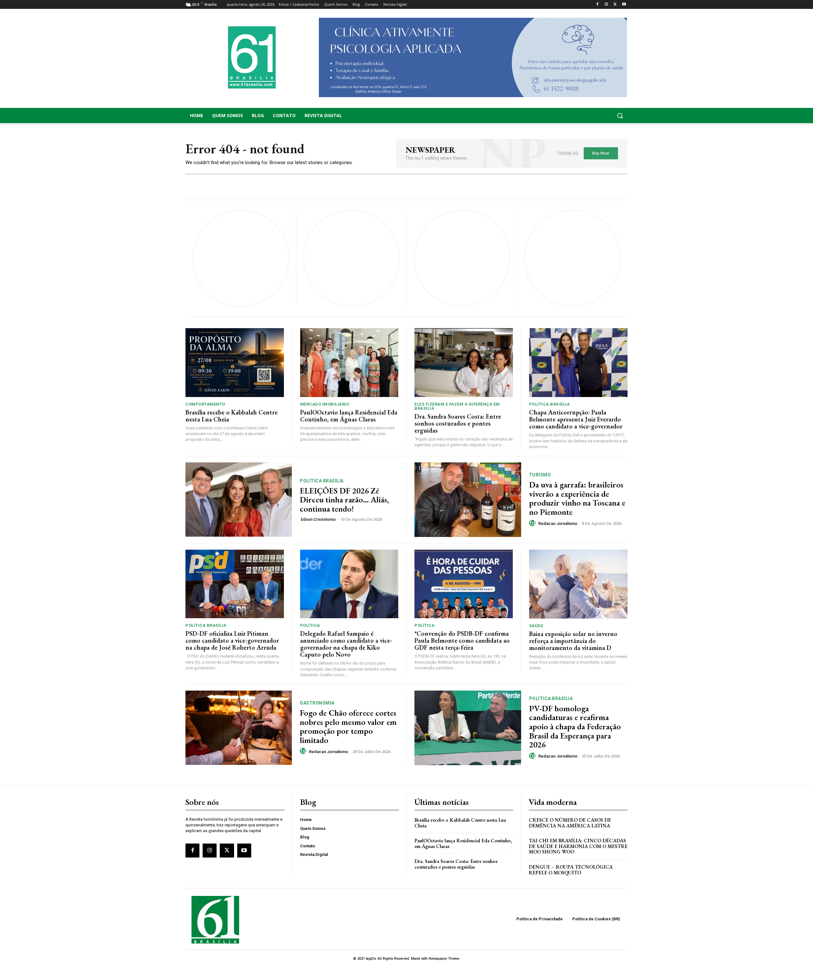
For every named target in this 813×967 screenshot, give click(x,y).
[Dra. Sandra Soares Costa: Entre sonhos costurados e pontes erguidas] (463, 362)
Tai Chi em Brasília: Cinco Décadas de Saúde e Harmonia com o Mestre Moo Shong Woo (578, 846)
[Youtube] (624, 4)
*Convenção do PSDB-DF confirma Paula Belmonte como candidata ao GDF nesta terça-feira (462, 640)
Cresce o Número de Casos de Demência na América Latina (570, 823)
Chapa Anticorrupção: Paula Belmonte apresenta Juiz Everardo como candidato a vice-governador (575, 419)
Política (310, 625)
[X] (615, 4)
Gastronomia (317, 703)
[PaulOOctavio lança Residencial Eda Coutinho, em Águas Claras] (349, 362)
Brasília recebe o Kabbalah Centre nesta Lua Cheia (231, 415)
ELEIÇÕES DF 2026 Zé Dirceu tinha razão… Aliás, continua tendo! (344, 499)
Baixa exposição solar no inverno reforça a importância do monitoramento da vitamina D (573, 641)
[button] (578, 115)
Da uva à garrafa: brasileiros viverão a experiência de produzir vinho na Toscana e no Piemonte (577, 498)
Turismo (540, 475)
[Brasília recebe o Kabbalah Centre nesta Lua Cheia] (234, 362)
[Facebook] (597, 4)
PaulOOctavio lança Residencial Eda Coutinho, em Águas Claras (348, 415)
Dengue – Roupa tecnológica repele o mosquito (571, 870)
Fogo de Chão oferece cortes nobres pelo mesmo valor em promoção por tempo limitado (348, 726)
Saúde (536, 626)
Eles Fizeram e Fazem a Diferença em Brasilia (457, 406)
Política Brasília (549, 404)
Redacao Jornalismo (557, 523)
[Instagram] (606, 4)
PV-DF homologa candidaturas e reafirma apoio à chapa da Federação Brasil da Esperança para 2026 (575, 726)
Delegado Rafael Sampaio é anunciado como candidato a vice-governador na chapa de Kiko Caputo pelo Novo (346, 644)
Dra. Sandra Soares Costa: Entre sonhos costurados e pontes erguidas (457, 423)
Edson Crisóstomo (318, 519)
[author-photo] (533, 523)
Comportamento (205, 404)
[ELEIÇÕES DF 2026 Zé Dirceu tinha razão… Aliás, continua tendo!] (238, 499)
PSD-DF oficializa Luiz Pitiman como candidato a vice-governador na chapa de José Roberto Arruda (232, 640)
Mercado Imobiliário (324, 404)
